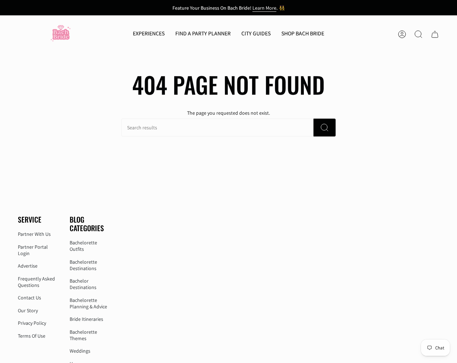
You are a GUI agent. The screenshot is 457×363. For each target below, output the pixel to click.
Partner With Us (34, 234)
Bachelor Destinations (83, 284)
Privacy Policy (32, 323)
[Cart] (435, 34)
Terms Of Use (31, 336)
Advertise (27, 266)
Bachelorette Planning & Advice (88, 303)
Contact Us (29, 297)
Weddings (80, 351)
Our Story (28, 310)
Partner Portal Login (33, 250)
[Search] (324, 127)
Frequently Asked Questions (36, 281)
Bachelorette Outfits (83, 245)
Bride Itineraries (86, 319)
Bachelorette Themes (83, 335)
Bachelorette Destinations (83, 265)
